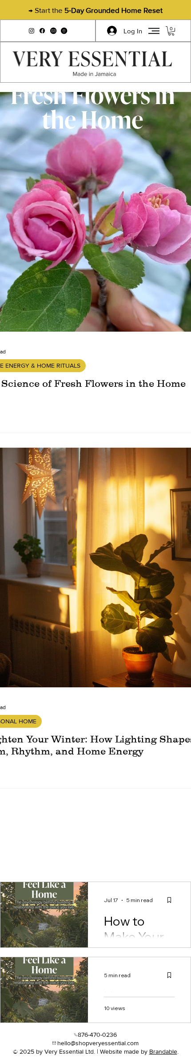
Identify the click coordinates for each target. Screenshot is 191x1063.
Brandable (163, 1051)
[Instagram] (31, 30)
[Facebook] (42, 30)
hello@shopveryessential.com (98, 1043)
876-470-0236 (97, 1034)
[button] (53, 31)
